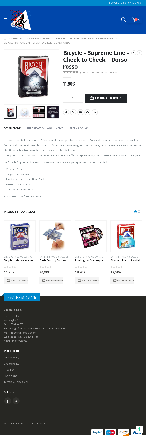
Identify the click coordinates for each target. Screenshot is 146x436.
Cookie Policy (11, 363)
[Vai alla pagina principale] (5, 38)
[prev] (133, 52)
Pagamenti (10, 369)
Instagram (16, 400)
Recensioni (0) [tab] (79, 128)
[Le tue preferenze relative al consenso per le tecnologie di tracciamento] (139, 429)
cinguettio (73, 112)
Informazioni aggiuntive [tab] (45, 128)
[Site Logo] (20, 20)
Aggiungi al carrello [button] (19, 280)
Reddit (87, 112)
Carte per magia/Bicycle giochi (21, 256)
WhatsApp (95, 112)
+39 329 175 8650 (28, 336)
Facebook (66, 112)
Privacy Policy (11, 357)
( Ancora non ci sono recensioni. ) (99, 72)
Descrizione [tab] (12, 128)
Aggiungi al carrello (108, 98)
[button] (7, 20)
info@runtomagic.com (23, 332)
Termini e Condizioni (16, 382)
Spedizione (10, 375)
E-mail (80, 112)
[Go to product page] (19, 236)
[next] (139, 52)
